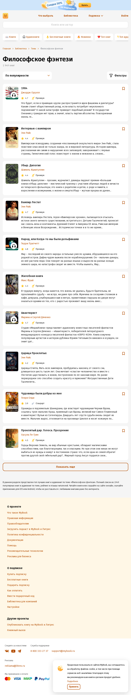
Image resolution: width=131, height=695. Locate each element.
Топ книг (106, 37)
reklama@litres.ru (15, 665)
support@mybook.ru (63, 651)
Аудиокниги (32, 37)
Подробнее (72, 681)
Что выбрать (45, 15)
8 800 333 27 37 (39, 651)
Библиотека (71, 15)
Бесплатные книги (60, 37)
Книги (12, 37)
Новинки (86, 37)
